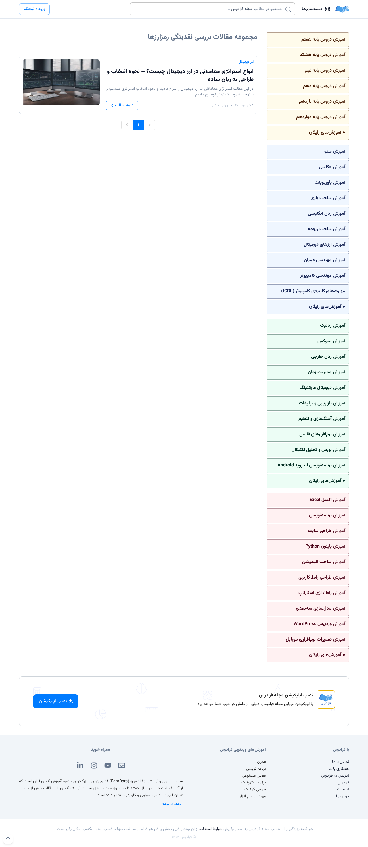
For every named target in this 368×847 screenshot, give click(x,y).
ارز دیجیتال (246, 61)
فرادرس (343, 782)
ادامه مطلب (125, 105)
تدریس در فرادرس (335, 776)
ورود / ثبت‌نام (34, 9)
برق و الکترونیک (253, 782)
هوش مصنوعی (254, 776)
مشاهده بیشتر (171, 804)
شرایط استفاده (210, 829)
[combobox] (209, 9)
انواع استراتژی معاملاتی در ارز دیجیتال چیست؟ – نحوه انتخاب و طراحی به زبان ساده (180, 75)
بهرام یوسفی (220, 105)
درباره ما (342, 796)
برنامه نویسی (256, 769)
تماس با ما (340, 762)
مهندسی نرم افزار (253, 796)
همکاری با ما (339, 769)
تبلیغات (343, 789)
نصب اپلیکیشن (53, 701)
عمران (261, 762)
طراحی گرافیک (255, 789)
